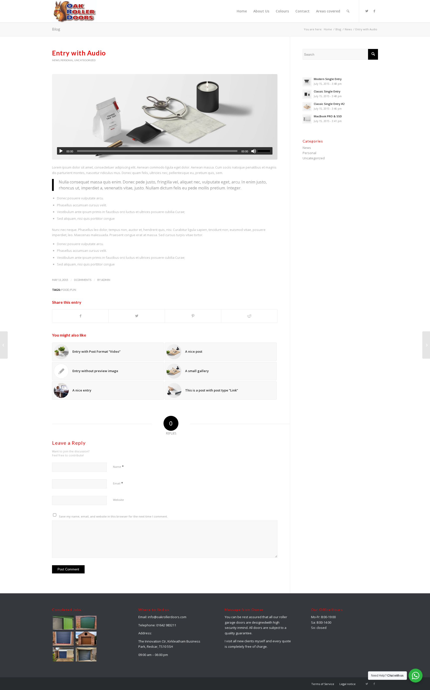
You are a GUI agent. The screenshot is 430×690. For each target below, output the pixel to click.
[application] (164, 151)
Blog (56, 29)
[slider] (265, 151)
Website (118, 500)
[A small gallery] (4, 345)
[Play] (60, 151)
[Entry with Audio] (164, 117)
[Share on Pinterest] (193, 315)
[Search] (348, 11)
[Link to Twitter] (367, 11)
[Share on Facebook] (80, 315)
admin (105, 279)
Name (118, 466)
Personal (66, 60)
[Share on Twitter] (137, 315)
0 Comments (82, 279)
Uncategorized (85, 60)
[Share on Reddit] (249, 315)
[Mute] (253, 151)
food (65, 289)
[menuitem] (241, 11)
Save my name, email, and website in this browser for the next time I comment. (113, 516)
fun (73, 289)
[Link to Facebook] (374, 11)
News (55, 60)
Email (118, 483)
